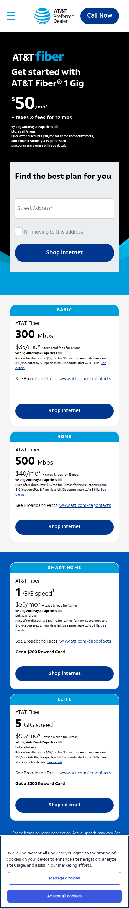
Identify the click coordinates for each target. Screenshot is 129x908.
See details (58, 146)
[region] (64, 871)
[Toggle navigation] (11, 16)
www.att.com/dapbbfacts (85, 379)
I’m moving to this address (53, 232)
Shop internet (64, 253)
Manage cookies (64, 878)
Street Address (35, 208)
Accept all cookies (64, 896)
